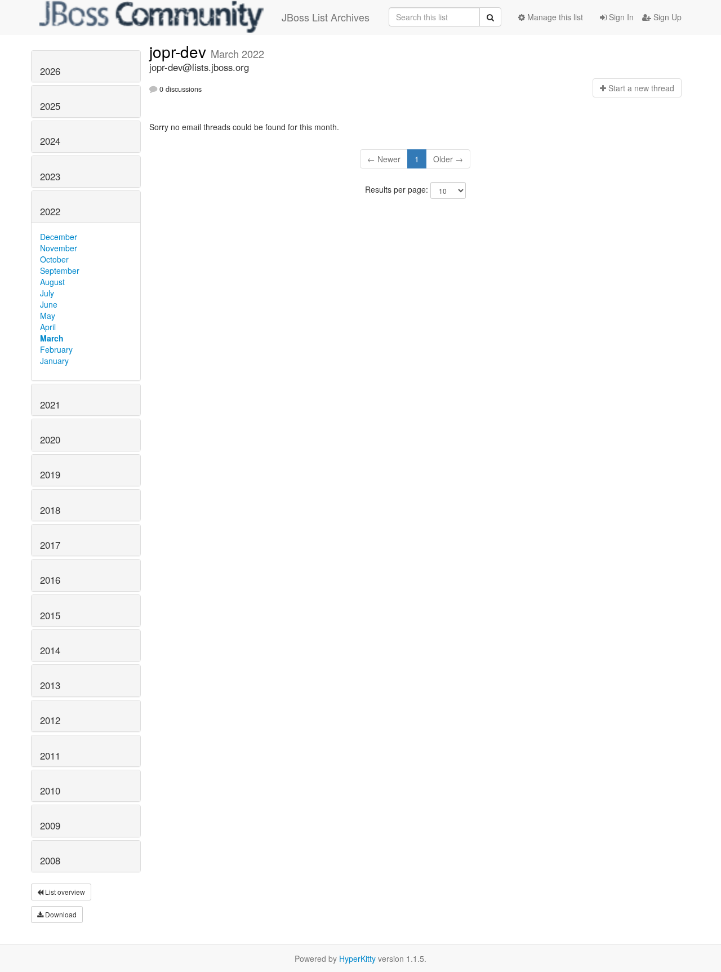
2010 (50, 790)
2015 (50, 615)
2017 (50, 545)
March (52, 338)
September (59, 270)
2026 (50, 71)
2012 (50, 720)
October (54, 259)
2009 (50, 825)
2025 (50, 106)
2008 (50, 860)
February (56, 349)
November (58, 248)
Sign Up (666, 17)
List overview (64, 891)
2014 (50, 650)
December (58, 236)
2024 (50, 141)
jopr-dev (180, 51)
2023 (50, 176)
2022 (50, 211)
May (47, 315)
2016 (50, 580)
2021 (50, 404)
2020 (50, 439)
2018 (50, 510)
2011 (50, 755)
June (48, 304)
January (54, 360)
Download (60, 914)
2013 (50, 685)
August (52, 281)
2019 (50, 474)
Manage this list (554, 17)
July (47, 293)
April (48, 326)
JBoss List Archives (326, 17)
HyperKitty (357, 958)
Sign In (620, 17)
